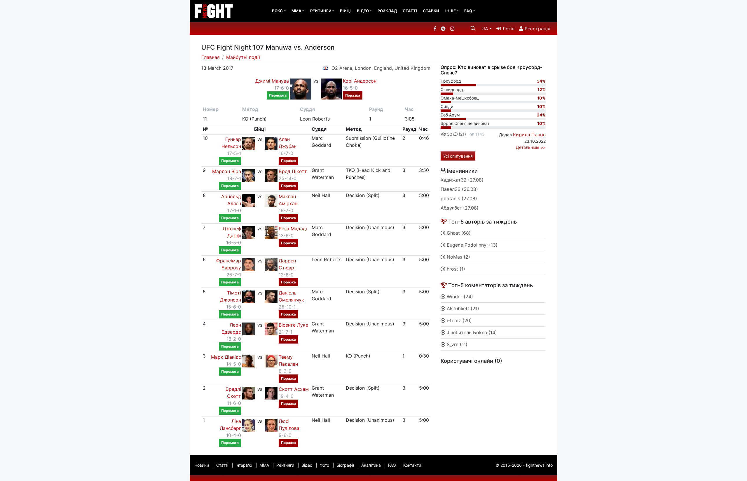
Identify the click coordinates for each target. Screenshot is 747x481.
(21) (462, 134)
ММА (296, 10)
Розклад (387, 10)
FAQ (468, 10)
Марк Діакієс (226, 357)
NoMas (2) (457, 257)
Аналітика (371, 465)
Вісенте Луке (293, 325)
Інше (450, 10)
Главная (210, 57)
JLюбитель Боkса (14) (471, 332)
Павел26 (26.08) (459, 189)
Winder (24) (459, 296)
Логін (507, 29)
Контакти (412, 465)
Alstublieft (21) (462, 308)
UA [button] (484, 29)
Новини (201, 465)
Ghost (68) (458, 233)
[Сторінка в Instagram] (452, 28)
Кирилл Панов (529, 134)
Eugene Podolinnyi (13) (471, 245)
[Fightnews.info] (213, 11)
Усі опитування (458, 156)
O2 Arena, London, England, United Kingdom (380, 68)
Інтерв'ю (243, 465)
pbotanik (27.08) (459, 198)
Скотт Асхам (294, 389)
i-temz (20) (458, 320)
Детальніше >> (531, 147)
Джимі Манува (272, 81)
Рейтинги (320, 10)
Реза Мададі (293, 228)
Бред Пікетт (293, 171)
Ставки (431, 10)
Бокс (277, 10)
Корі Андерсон (359, 81)
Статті (410, 10)
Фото (324, 465)
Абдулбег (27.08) (460, 208)
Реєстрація (536, 29)
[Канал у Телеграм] (443, 28)
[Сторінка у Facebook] (435, 28)
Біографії (345, 465)
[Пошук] (473, 28)
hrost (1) (455, 269)
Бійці (345, 10)
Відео (363, 10)
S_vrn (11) (456, 344)
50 (449, 134)
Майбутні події (243, 57)
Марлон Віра (226, 171)
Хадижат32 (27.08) (462, 180)
